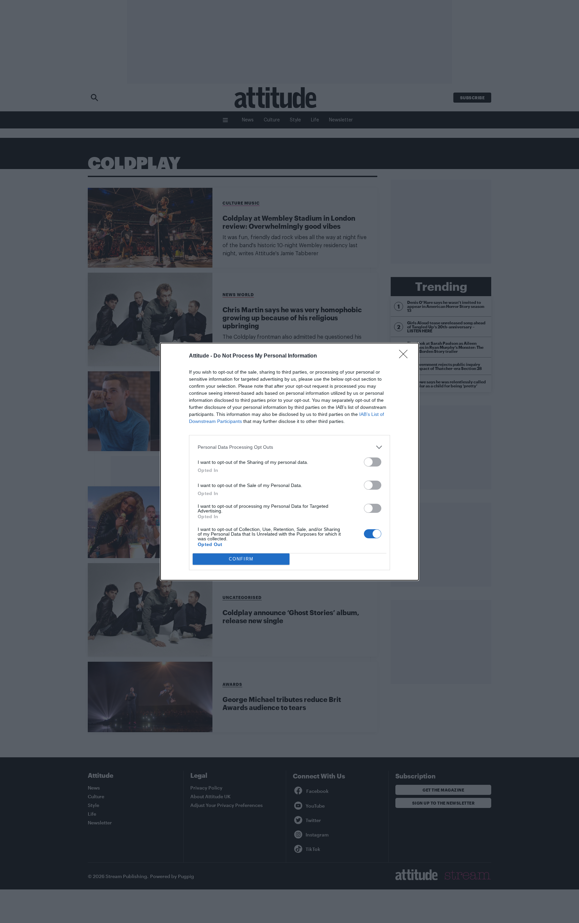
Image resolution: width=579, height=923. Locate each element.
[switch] (372, 462)
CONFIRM (241, 558)
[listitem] (289, 447)
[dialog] (289, 461)
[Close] (405, 356)
